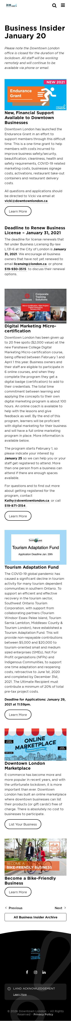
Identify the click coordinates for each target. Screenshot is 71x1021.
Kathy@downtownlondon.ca (27, 500)
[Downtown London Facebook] (27, 972)
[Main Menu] (63, 5)
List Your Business (23, 824)
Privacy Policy (43, 1014)
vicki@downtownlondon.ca (26, 201)
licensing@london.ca (30, 264)
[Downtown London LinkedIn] (44, 972)
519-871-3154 (15, 505)
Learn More (18, 211)
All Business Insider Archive (35, 917)
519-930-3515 (15, 269)
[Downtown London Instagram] (35, 972)
